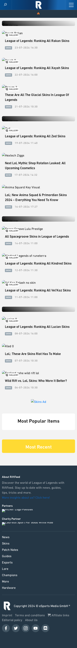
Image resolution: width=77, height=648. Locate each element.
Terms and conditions (30, 615)
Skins (5, 543)
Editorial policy (12, 620)
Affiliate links (60, 615)
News (5, 537)
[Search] (5, 5)
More (5, 581)
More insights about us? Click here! (26, 497)
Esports (7, 562)
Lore (5, 568)
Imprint (7, 615)
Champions (9, 575)
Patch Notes (10, 549)
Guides (6, 556)
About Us (31, 620)
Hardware (9, 587)
